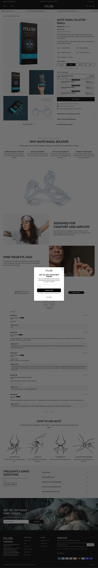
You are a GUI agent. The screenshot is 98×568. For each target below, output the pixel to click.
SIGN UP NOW (49, 290)
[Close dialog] (62, 269)
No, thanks (49, 297)
